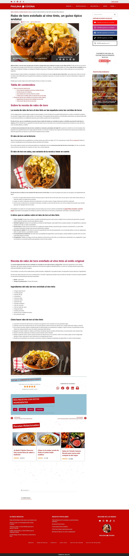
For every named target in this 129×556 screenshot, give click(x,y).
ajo (15, 409)
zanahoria (40, 409)
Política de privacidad (93, 542)
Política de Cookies (76, 542)
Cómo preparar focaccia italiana (60, 526)
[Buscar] (115, 14)
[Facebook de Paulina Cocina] (17, 1)
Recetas (68, 6)
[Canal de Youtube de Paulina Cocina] (11, 1)
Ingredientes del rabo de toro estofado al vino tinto (30, 99)
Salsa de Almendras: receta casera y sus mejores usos (23, 520)
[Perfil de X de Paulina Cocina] (23, 1)
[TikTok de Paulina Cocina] (20, 1)
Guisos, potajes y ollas (26, 12)
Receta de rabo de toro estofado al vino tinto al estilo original (30, 97)
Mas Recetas (94, 6)
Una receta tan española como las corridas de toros (30, 90)
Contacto (54, 542)
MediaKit (31, 542)
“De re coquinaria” (74, 140)
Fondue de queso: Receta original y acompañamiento (103, 109)
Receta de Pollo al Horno (58, 524)
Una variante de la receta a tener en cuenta (28, 93)
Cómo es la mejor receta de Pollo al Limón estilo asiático (48, 452)
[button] (57, 59)
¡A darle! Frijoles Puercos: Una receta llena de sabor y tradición (24, 452)
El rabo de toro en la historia (24, 92)
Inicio (12, 12)
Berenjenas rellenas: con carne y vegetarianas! (63, 531)
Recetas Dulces (81, 6)
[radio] (25, 386)
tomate (31, 409)
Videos (105, 6)
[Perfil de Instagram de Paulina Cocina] (14, 1)
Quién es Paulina (42, 542)
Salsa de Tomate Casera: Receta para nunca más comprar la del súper (71, 453)
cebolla (22, 409)
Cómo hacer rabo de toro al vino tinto (26, 101)
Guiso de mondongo (99, 91)
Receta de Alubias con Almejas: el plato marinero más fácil (104, 78)
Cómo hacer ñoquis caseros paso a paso (62, 529)
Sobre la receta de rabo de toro (22, 88)
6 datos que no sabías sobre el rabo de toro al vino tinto (31, 95)
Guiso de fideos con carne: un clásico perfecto (104, 97)
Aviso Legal (63, 542)
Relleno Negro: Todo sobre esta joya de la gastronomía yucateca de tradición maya (104, 102)
